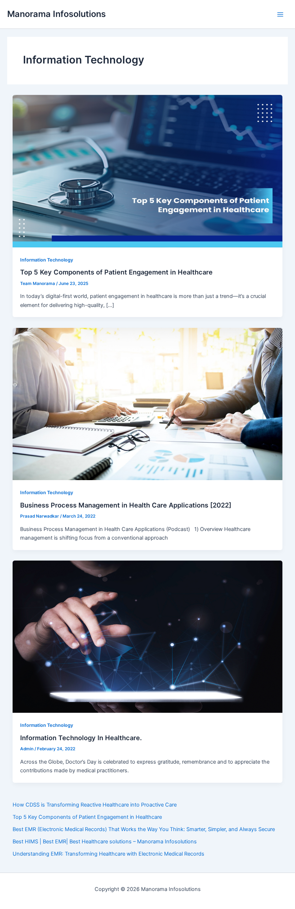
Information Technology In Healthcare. (81, 738)
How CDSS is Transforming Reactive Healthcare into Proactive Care (95, 805)
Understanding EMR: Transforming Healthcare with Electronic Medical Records (108, 854)
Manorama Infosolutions (56, 14)
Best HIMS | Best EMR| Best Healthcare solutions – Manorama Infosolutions (105, 841)
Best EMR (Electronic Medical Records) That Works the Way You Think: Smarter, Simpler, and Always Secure (144, 829)
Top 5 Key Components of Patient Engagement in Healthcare (116, 272)
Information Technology (46, 260)
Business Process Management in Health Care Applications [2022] (125, 505)
